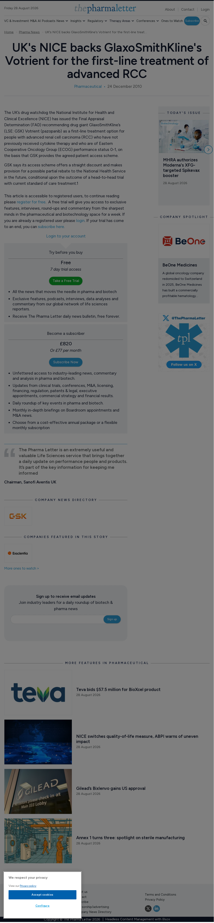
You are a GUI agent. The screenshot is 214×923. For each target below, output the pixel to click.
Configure (42, 905)
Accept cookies (42, 894)
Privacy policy (28, 885)
